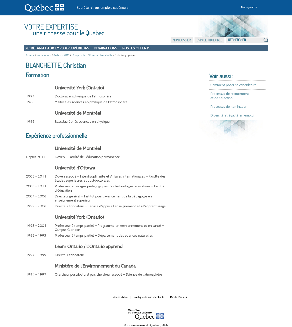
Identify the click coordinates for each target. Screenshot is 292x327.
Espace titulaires (209, 40)
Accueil (30, 55)
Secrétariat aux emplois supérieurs (102, 8)
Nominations (105, 48)
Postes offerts (136, 48)
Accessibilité (120, 297)
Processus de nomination (228, 107)
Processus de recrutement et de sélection (229, 96)
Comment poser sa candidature (233, 85)
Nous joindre (249, 7)
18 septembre (79, 55)
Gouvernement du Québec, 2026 (147, 325)
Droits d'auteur (178, 297)
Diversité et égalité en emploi (232, 115)
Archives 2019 (61, 55)
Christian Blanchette (101, 55)
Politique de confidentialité (149, 297)
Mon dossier (182, 40)
